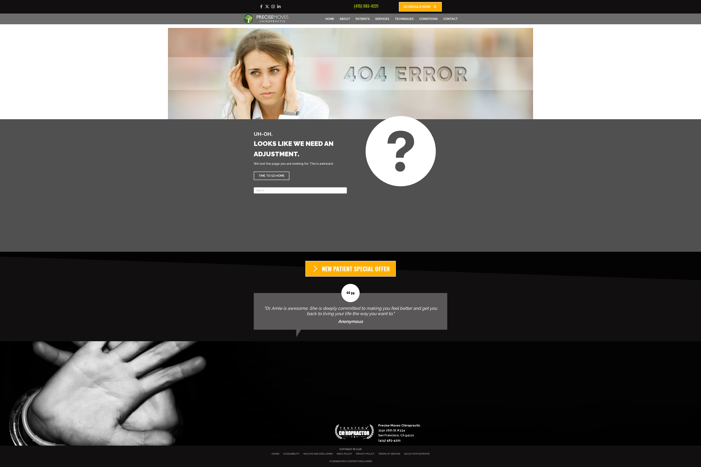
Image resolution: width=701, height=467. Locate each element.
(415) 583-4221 (366, 6)
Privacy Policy (365, 453)
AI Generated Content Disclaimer (350, 461)
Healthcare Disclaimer (318, 453)
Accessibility (291, 453)
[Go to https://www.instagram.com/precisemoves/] (273, 7)
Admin (275, 453)
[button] (271, 176)
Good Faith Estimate (417, 453)
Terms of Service (389, 453)
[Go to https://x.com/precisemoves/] (267, 7)
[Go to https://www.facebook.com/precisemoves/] (261, 7)
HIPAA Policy (344, 453)
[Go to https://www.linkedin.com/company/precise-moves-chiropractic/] (279, 7)
